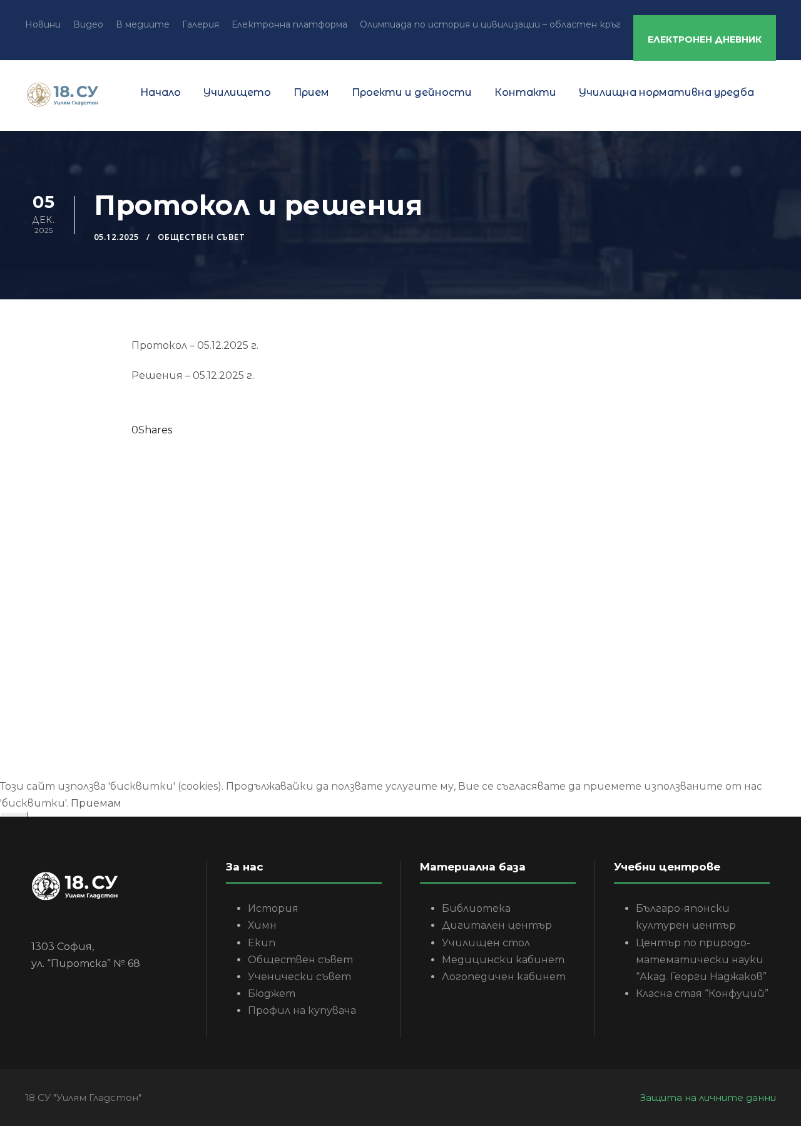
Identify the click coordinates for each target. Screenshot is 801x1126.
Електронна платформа (289, 24)
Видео (88, 24)
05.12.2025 (116, 236)
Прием (311, 92)
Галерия (200, 24)
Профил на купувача (302, 1010)
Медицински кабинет (503, 960)
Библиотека (476, 908)
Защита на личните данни (708, 1097)
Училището (237, 92)
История (273, 908)
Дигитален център (497, 925)
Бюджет (271, 993)
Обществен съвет (201, 236)
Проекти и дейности (412, 92)
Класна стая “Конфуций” (702, 993)
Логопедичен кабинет (504, 977)
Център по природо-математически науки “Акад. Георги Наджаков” (701, 960)
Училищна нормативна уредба (666, 92)
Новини (43, 24)
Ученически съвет (299, 977)
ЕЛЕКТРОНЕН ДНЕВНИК (705, 39)
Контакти (525, 92)
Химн (262, 925)
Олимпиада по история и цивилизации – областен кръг (490, 24)
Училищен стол (486, 943)
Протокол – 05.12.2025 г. (194, 345)
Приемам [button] (96, 803)
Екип (261, 943)
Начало (160, 92)
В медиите (143, 24)
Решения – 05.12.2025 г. (192, 375)
